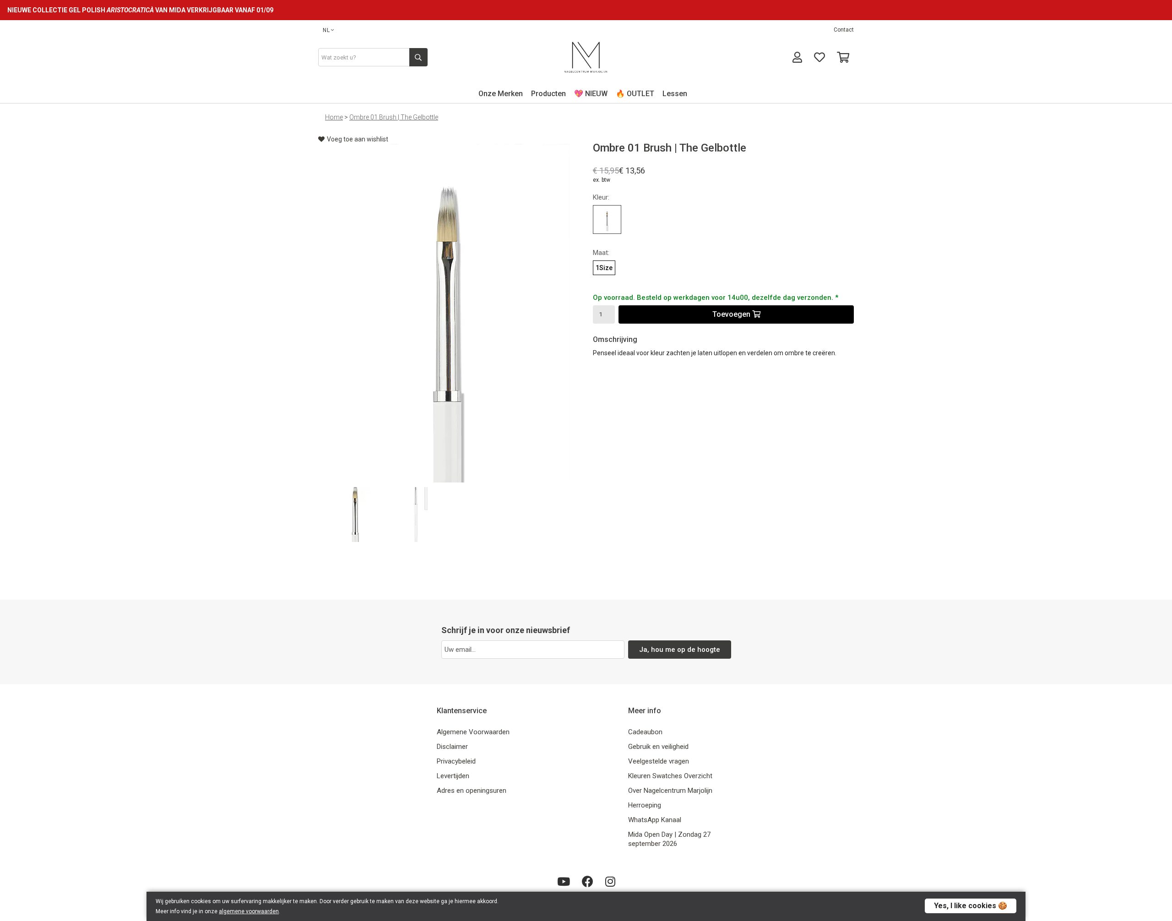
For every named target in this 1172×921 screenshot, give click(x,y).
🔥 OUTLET (635, 93)
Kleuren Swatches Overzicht (670, 776)
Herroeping (644, 805)
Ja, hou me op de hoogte (679, 649)
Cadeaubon (645, 732)
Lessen (674, 93)
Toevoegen (732, 314)
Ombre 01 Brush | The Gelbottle (393, 117)
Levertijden (453, 776)
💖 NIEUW (591, 93)
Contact (844, 30)
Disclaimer (452, 746)
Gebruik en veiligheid (658, 746)
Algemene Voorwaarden (473, 732)
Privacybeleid (456, 761)
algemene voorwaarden (249, 911)
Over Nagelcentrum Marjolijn (670, 790)
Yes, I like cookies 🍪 (970, 905)
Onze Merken (500, 93)
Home (334, 117)
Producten (548, 93)
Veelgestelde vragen (658, 761)
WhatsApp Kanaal (654, 820)
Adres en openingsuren (471, 790)
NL (326, 30)
